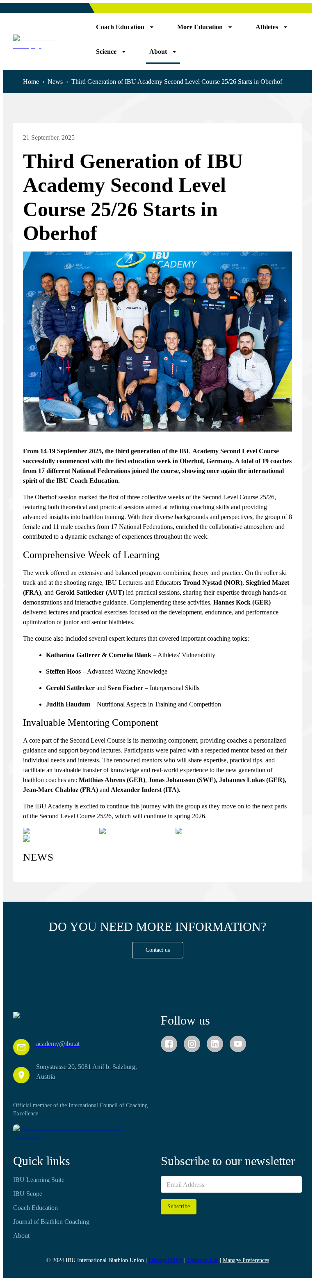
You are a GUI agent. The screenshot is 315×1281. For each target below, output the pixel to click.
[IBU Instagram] (192, 1044)
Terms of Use (202, 1260)
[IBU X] (215, 1044)
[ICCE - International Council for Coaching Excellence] (83, 1131)
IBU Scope (27, 1193)
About (21, 1235)
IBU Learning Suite (38, 1179)
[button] (157, 950)
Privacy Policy (165, 1260)
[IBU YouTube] (238, 1044)
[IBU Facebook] (169, 1044)
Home (31, 81)
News (55, 81)
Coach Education (35, 1207)
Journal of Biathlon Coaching (51, 1221)
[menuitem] (125, 27)
